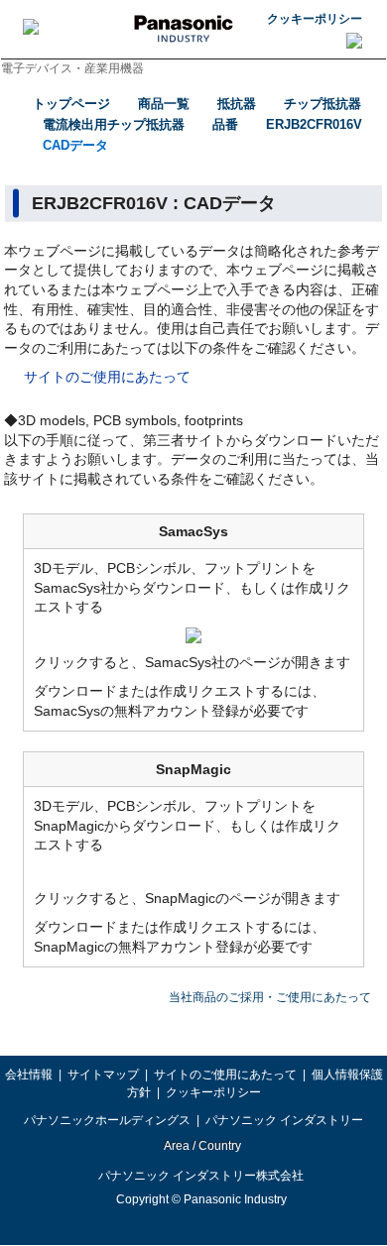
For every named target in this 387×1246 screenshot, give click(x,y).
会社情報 (29, 1074)
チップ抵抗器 (322, 103)
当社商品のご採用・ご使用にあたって (270, 997)
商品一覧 (164, 103)
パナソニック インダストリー (284, 1120)
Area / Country (201, 1146)
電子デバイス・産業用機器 (72, 68)
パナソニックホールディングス (107, 1120)
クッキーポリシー (314, 19)
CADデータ (75, 145)
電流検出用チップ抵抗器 (114, 124)
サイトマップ (103, 1074)
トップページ (71, 103)
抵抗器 (236, 103)
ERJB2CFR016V (314, 124)
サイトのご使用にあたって (107, 377)
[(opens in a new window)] (193, 633)
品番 (225, 124)
